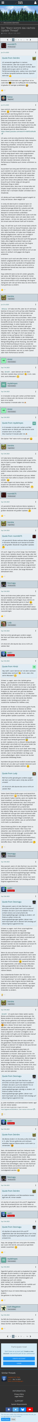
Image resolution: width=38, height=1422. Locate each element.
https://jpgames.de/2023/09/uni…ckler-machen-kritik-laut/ (17, 1109)
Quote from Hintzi (10, 666)
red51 (8, 372)
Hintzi (5, 33)
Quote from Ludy (9, 773)
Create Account (19, 1359)
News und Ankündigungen (15, 1381)
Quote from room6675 (12, 536)
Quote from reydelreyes (12, 423)
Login (19, 1363)
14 (27, 40)
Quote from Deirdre (11, 58)
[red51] (4, 1379)
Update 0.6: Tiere (14, 1377)
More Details (6, 1419)
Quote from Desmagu (11, 902)
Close (13, 1419)
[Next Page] (30, 39)
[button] (3, 2)
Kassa (5, 309)
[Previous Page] (7, 39)
